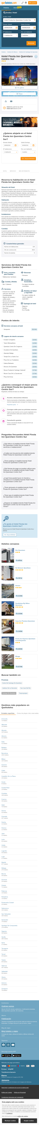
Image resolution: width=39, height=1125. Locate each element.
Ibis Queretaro (20, 550)
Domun (17, 585)
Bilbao (3, 759)
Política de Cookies (7, 1092)
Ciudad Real (5, 787)
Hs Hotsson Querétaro (23, 568)
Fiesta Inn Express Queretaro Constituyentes (25, 639)
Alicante (4, 730)
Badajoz (4, 747)
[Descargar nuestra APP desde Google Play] (7, 1055)
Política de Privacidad (20, 1092)
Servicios (13, 171)
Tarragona (5, 948)
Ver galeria (20, 87)
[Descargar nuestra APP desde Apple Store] (16, 1055)
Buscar (31, 43)
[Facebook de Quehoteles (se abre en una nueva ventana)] (4, 1045)
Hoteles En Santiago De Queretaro (28, 52)
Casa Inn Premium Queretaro (25, 621)
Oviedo (4, 885)
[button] (32, 2)
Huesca (4, 828)
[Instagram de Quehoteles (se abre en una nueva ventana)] (8, 1045)
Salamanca (5, 908)
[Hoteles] (8, 2)
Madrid (4, 862)
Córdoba (4, 793)
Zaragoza (5, 988)
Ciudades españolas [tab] (7, 713)
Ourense (4, 879)
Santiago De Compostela (9, 925)
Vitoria (4, 977)
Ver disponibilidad (28, 158)
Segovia (4, 931)
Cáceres (4, 765)
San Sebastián (6, 914)
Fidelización (6, 1019)
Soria (3, 943)
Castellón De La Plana (9, 776)
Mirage (17, 656)
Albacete (4, 724)
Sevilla (4, 937)
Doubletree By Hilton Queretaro (22, 604)
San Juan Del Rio (25, 688)
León (3, 839)
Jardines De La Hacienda (9, 688)
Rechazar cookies (10, 1120)
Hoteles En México (12, 52)
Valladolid (5, 971)
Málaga (4, 868)
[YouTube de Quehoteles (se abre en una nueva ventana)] (13, 1045)
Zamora (4, 983)
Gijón (3, 805)
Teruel (3, 954)
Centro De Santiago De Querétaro (12, 683)
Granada (4, 816)
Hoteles (4, 52)
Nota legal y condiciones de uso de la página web (15, 1087)
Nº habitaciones (7, 32)
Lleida (3, 845)
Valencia (4, 966)
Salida (25, 24)
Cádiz (3, 770)
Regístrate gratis (11, 404)
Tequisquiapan (23, 693)
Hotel (5, 171)
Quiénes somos (8, 1006)
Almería (4, 736)
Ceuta (3, 782)
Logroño (4, 851)
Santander (5, 920)
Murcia (4, 874)
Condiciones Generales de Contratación (12, 1097)
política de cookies (22, 1116)
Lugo (3, 856)
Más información (24, 171)
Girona (4, 810)
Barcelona (5, 753)
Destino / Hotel (7, 16)
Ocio (15, 8)
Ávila (3, 742)
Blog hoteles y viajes (10, 1031)
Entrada (7, 24)
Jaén (3, 833)
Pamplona (5, 897)
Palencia (4, 891)
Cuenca (4, 799)
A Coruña (4, 719)
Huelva (4, 822)
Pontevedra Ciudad (8, 902)
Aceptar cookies (29, 1120)
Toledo (4, 960)
